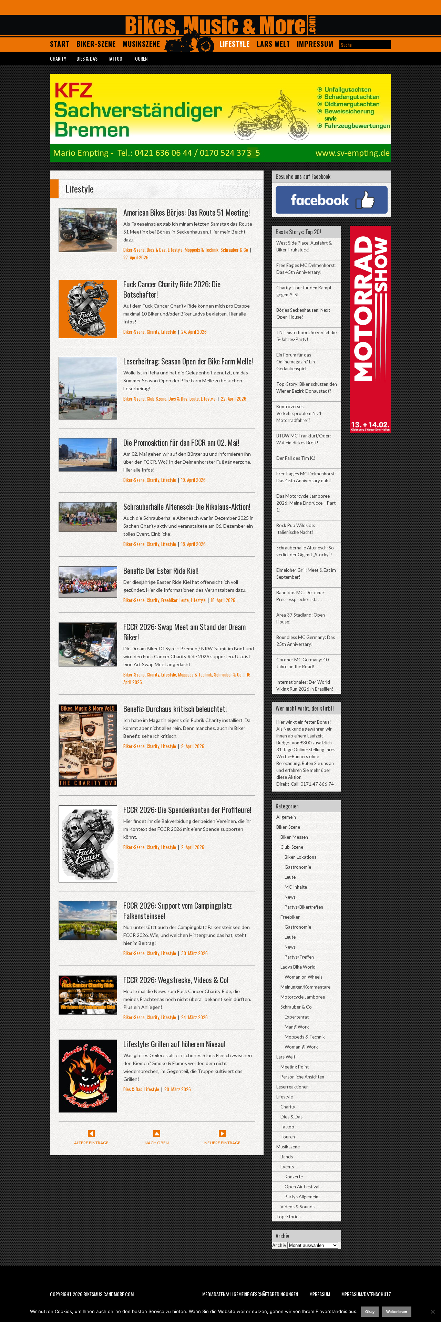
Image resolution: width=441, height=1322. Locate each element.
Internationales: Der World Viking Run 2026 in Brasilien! (305, 685)
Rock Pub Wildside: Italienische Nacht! (295, 529)
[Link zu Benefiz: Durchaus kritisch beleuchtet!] (88, 783)
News (290, 897)
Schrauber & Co (234, 249)
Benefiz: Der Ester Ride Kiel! (160, 570)
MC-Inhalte (296, 887)
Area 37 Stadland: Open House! (300, 618)
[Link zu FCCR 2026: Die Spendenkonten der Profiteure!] (88, 878)
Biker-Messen (294, 837)
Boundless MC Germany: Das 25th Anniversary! (305, 640)
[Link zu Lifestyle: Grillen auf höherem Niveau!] (88, 1109)
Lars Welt (273, 44)
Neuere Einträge (222, 1142)
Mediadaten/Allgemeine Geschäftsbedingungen (250, 1294)
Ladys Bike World (298, 967)
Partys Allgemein (301, 1196)
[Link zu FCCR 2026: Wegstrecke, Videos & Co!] (88, 1011)
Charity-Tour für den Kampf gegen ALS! (303, 291)
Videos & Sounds (297, 1206)
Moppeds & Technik (201, 249)
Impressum (315, 44)
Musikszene (141, 44)
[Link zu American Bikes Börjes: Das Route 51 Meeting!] (88, 248)
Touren (140, 58)
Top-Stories (288, 1216)
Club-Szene (156, 398)
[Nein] (432, 1311)
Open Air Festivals (303, 1186)
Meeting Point (294, 1067)
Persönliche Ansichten (302, 1077)
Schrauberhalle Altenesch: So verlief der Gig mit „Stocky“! (305, 551)
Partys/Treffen (299, 957)
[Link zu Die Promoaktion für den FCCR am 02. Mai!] (88, 468)
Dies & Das (87, 58)
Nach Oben (157, 1142)
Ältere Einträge (91, 1142)
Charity (58, 58)
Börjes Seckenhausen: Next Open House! (303, 313)
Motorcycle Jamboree (302, 997)
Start (60, 44)
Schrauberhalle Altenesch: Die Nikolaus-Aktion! (186, 506)
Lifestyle (234, 44)
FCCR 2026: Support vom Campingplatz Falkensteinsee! (177, 910)
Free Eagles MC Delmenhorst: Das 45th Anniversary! (306, 268)
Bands (286, 1156)
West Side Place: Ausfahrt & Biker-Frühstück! (304, 246)
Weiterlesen (396, 1312)
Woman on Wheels (303, 977)
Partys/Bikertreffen (304, 907)
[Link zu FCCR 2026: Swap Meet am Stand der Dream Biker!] (88, 662)
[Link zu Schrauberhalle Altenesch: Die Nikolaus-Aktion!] (88, 528)
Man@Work (297, 1027)
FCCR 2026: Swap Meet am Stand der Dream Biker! (184, 631)
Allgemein (286, 817)
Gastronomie (298, 867)
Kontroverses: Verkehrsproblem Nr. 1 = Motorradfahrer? (301, 413)
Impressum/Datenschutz (365, 1294)
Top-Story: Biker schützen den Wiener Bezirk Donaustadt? (306, 387)
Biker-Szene (96, 44)
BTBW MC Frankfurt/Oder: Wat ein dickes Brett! (303, 439)
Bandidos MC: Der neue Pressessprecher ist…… (300, 596)
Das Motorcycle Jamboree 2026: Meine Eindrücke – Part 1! (306, 503)
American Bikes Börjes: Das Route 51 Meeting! (186, 212)
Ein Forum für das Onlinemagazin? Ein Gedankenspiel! (295, 361)
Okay (370, 1312)
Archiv (279, 1245)
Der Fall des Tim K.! (296, 458)
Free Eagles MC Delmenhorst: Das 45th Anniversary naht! (306, 477)
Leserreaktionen (292, 1086)
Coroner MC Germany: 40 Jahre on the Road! (302, 663)
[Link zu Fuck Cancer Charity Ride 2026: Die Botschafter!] (88, 334)
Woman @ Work (301, 1047)
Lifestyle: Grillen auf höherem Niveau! (174, 1043)
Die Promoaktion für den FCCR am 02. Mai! (181, 442)
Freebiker (169, 600)
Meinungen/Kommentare (305, 987)
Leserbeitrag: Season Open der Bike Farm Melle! (188, 360)
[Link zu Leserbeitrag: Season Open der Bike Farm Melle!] (88, 416)
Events (287, 1166)
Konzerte (294, 1176)
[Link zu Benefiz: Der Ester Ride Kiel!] (88, 594)
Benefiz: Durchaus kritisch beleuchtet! (175, 708)
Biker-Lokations (300, 857)
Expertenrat (297, 1017)
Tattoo (115, 58)
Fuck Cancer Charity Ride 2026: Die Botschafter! (171, 289)
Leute (194, 398)
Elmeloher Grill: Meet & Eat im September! (306, 573)
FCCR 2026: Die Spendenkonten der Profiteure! (187, 809)
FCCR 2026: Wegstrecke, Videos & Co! (175, 979)
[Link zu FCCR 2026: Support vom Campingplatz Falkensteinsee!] (88, 936)
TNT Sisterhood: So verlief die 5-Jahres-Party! (306, 336)
